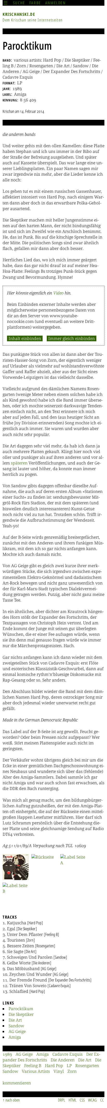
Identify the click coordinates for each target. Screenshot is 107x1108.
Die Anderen (63, 1060)
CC (102, 1100)
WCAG (92, 1100)
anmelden (55, 3)
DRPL (61, 1100)
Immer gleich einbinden (71, 338)
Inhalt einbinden (25, 338)
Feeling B (32, 1065)
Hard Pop (54, 1065)
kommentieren (17, 1083)
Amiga (15, 1037)
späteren (19, 463)
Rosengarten (87, 1065)
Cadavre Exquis (67, 1054)
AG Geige (17, 1031)
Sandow (16, 1026)
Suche (19, 3)
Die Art (15, 1020)
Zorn (72, 1071)
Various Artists (36, 1071)
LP (69, 1065)
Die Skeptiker (21, 1014)
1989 (7, 1054)
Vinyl (59, 1071)
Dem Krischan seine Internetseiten (33, 20)
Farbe (35, 3)
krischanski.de (19, 14)
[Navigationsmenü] (5, 3)
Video (58, 293)
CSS (82, 1100)
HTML (73, 1100)
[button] (16, 867)
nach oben (12, 1100)
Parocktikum (21, 1008)
